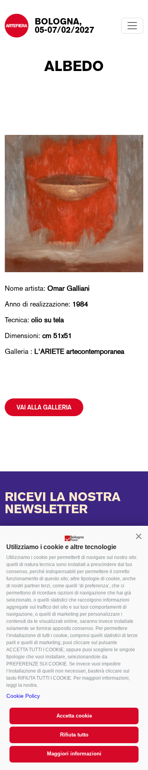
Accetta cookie (74, 716)
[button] (138, 536)
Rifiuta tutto (74, 735)
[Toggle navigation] (132, 26)
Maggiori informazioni (74, 754)
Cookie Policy (23, 696)
